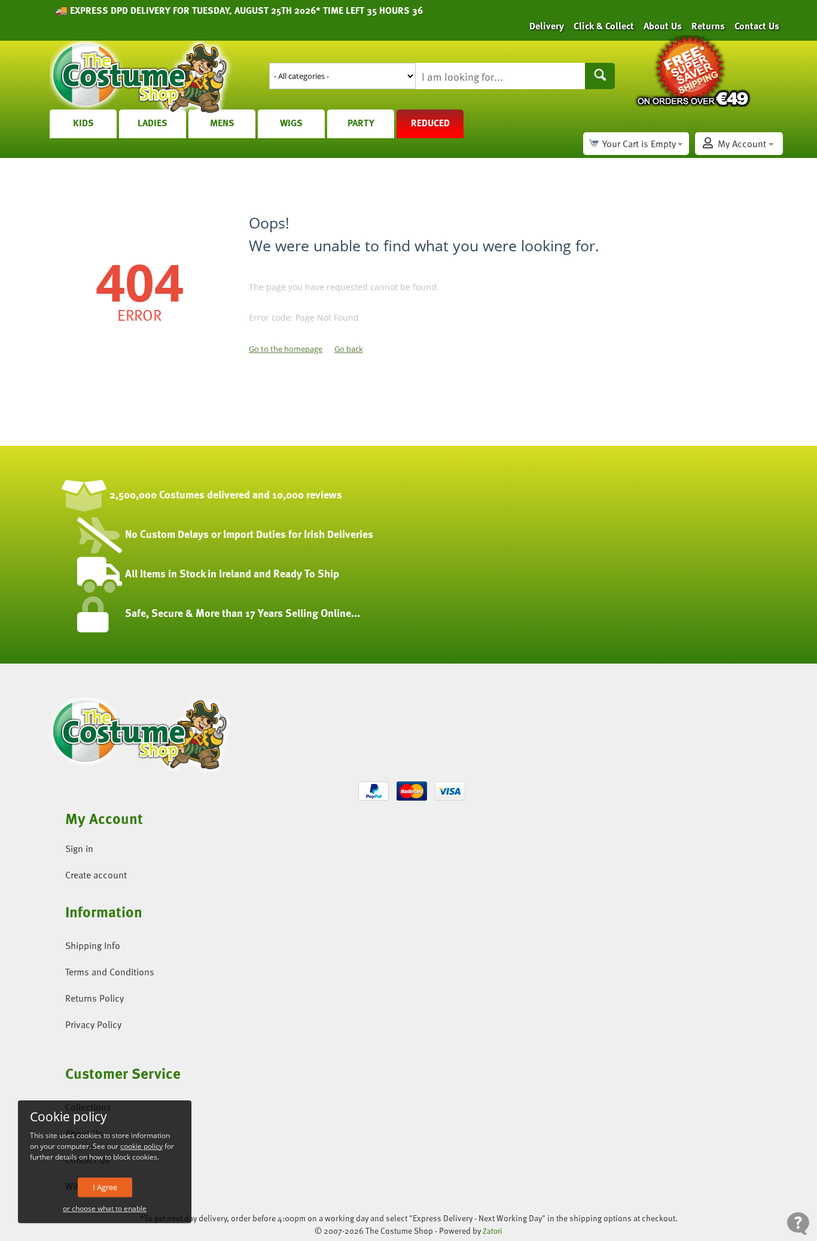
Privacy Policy (93, 1024)
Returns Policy (94, 998)
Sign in (79, 848)
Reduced (430, 122)
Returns (708, 26)
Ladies (152, 122)
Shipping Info (92, 945)
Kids (83, 122)
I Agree (105, 1187)
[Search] (600, 76)
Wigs (291, 122)
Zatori (492, 1231)
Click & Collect (604, 26)
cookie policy (141, 1146)
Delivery (546, 26)
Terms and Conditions (109, 972)
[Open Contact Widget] (798, 1223)
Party (360, 122)
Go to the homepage (285, 348)
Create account (96, 875)
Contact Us (756, 26)
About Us (663, 26)
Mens (222, 122)
